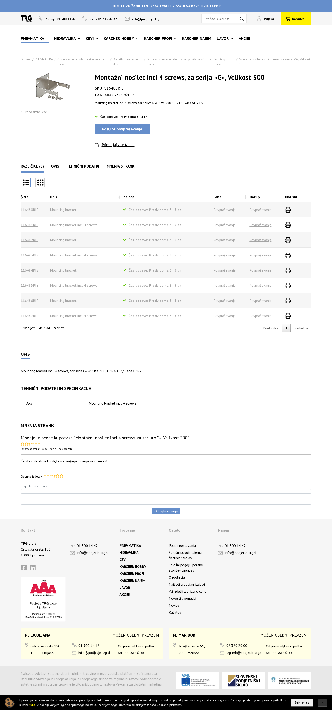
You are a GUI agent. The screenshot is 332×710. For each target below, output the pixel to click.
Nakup (254, 197)
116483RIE (29, 255)
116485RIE (29, 285)
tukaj (33, 705)
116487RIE (29, 315)
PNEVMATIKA (44, 59)
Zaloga (129, 197)
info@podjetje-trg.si (147, 19)
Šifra (24, 197)
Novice (174, 605)
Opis (55, 166)
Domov (25, 59)
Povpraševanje (260, 209)
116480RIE (29, 209)
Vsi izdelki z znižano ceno (187, 591)
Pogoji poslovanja (182, 545)
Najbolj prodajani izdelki (187, 584)
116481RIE (29, 224)
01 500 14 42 (87, 545)
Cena (217, 197)
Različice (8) (32, 166)
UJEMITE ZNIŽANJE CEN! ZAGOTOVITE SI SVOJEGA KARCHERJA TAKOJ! (166, 6)
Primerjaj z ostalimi (118, 144)
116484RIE (29, 270)
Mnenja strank (120, 166)
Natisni (291, 197)
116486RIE (29, 300)
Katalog (175, 612)
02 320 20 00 (236, 645)
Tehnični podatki (83, 166)
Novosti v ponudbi (182, 598)
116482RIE (29, 240)
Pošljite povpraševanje (122, 129)
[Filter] (40, 182)
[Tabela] (26, 182)
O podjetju (177, 577)
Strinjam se (302, 703)
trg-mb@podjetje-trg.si (244, 652)
